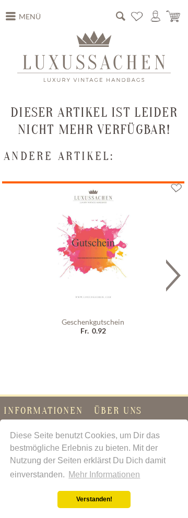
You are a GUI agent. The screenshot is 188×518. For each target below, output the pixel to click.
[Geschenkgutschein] (93, 248)
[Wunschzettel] (137, 16)
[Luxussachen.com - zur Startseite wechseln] (94, 56)
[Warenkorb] (174, 16)
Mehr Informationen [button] (104, 474)
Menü (30, 17)
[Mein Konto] (155, 16)
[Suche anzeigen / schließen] (120, 16)
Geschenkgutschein (93, 322)
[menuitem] (23, 16)
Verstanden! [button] (94, 499)
